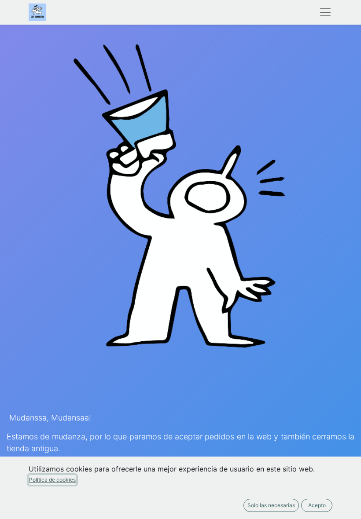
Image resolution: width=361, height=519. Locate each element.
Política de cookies (52, 479)
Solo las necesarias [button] (271, 505)
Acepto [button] (317, 505)
